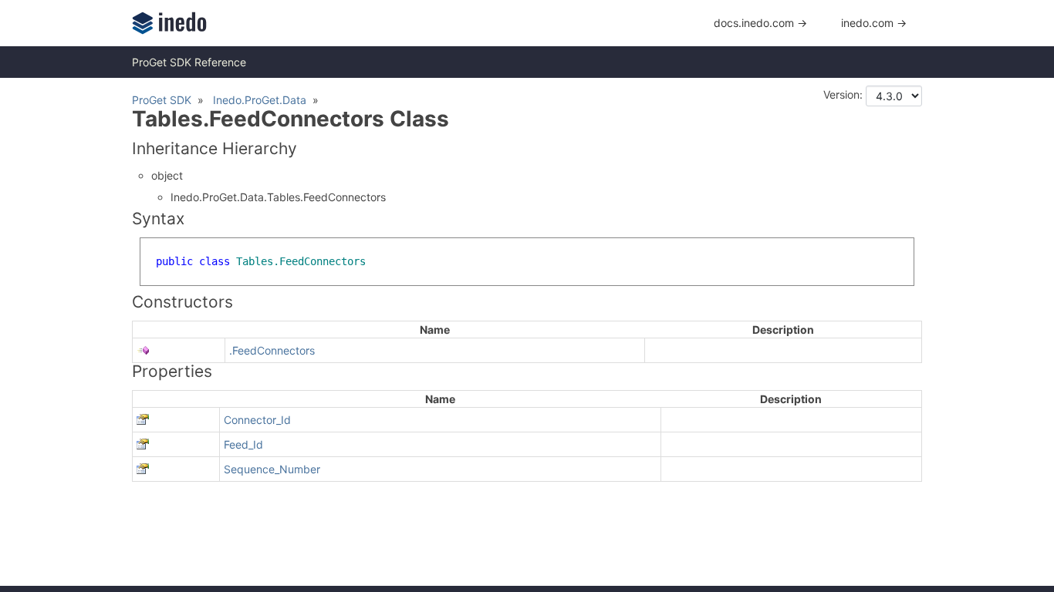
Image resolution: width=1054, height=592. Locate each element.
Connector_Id (257, 419)
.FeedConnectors (272, 350)
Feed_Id (243, 444)
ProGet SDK (161, 99)
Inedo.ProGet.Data (259, 99)
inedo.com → (874, 22)
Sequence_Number (272, 469)
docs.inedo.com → (760, 22)
